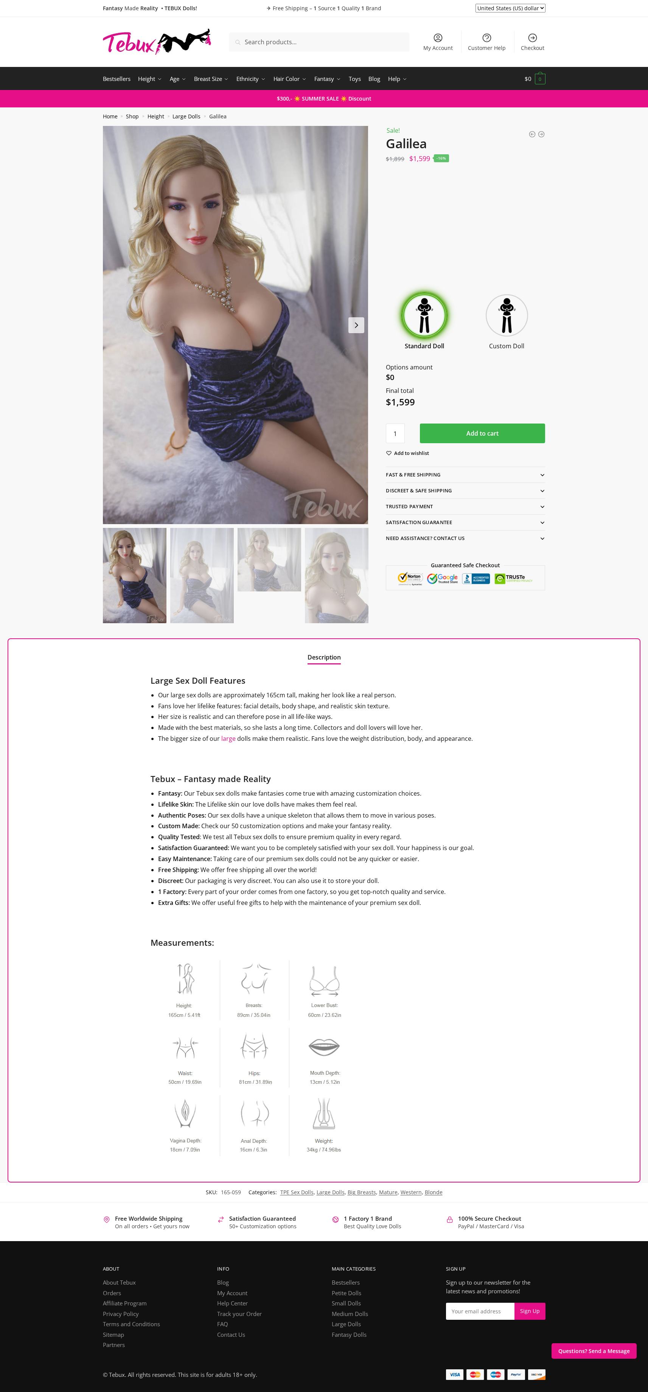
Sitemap (113, 1334)
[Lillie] (541, 134)
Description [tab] (324, 657)
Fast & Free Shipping (413, 474)
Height (156, 116)
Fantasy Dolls (349, 1334)
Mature (388, 1192)
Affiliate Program (125, 1303)
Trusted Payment (409, 506)
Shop (132, 116)
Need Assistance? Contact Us (425, 538)
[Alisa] (532, 134)
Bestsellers (346, 1282)
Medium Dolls (350, 1314)
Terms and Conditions (131, 1324)
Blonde (434, 1192)
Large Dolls (186, 116)
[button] (356, 325)
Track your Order (239, 1314)
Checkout (532, 47)
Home (110, 116)
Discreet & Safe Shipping (419, 490)
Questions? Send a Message (594, 1351)
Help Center (232, 1303)
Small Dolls (346, 1303)
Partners (114, 1345)
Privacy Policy (121, 1314)
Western (411, 1192)
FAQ (222, 1324)
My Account (438, 47)
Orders (112, 1293)
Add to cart (482, 433)
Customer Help (487, 47)
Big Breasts (362, 1192)
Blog (223, 1282)
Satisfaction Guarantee (419, 522)
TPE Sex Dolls (297, 1192)
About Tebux (119, 1282)
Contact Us (231, 1334)
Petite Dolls (346, 1293)
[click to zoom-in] (235, 325)
